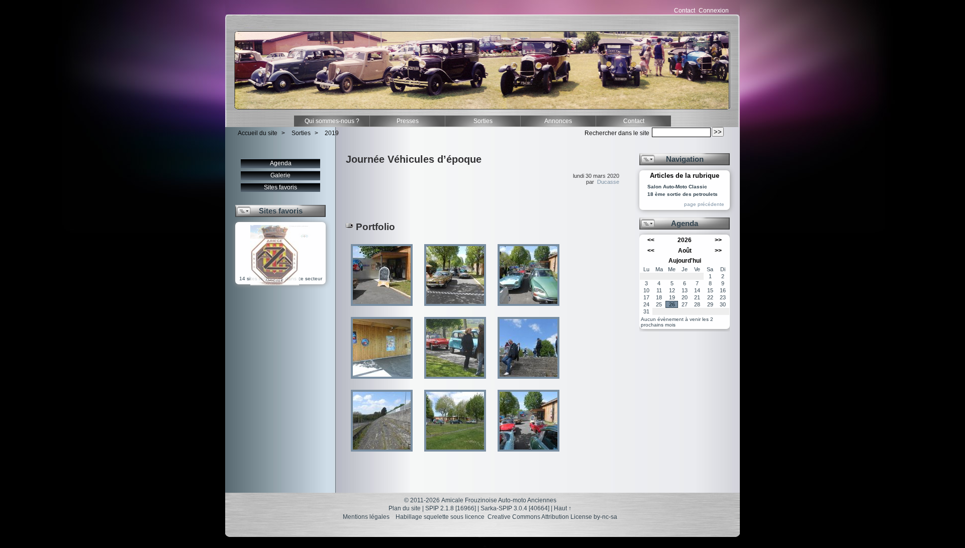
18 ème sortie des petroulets (682, 194)
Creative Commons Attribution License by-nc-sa (552, 516)
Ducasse (608, 182)
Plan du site (405, 508)
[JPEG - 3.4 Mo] (528, 309)
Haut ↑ (562, 508)
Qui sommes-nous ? (332, 121)
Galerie (280, 175)
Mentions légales (366, 516)
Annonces (558, 121)
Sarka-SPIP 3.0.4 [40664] (514, 508)
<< (650, 240)
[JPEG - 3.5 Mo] (382, 309)
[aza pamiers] (274, 283)
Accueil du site (257, 133)
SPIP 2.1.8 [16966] (450, 508)
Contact (684, 10)
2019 (332, 133)
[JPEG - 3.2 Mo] (382, 382)
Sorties (483, 121)
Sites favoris (280, 187)
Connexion (714, 10)
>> (718, 240)
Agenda (281, 163)
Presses (408, 121)
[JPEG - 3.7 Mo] (456, 382)
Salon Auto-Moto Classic (677, 186)
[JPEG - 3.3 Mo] (456, 309)
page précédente (704, 204)
